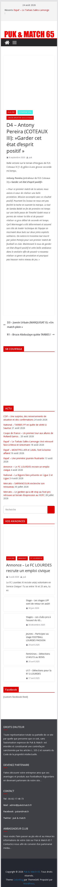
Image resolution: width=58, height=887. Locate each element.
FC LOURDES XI (36, 558)
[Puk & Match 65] (29, 32)
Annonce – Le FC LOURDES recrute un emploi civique (29, 567)
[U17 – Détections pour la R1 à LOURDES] (13, 674)
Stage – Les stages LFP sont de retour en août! (38, 602)
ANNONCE (22, 558)
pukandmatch (22, 811)
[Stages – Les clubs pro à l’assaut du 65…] (13, 620)
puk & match (19, 817)
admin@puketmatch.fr (21, 805)
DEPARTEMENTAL (25, 112)
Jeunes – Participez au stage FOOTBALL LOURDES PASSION (37, 637)
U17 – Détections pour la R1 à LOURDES (38, 672)
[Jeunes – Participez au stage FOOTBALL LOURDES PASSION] (13, 639)
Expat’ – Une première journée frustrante (23, 458)
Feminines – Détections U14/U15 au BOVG (38, 655)
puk (30, 157)
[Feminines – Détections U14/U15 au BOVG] (13, 657)
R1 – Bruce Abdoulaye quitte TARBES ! (29, 334)
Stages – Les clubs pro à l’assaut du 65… (38, 619)
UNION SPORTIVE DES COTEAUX (20, 118)
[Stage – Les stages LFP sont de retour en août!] (13, 604)
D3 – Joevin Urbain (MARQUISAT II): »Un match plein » (30, 325)
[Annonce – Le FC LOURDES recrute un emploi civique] (29, 539)
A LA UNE (11, 112)
